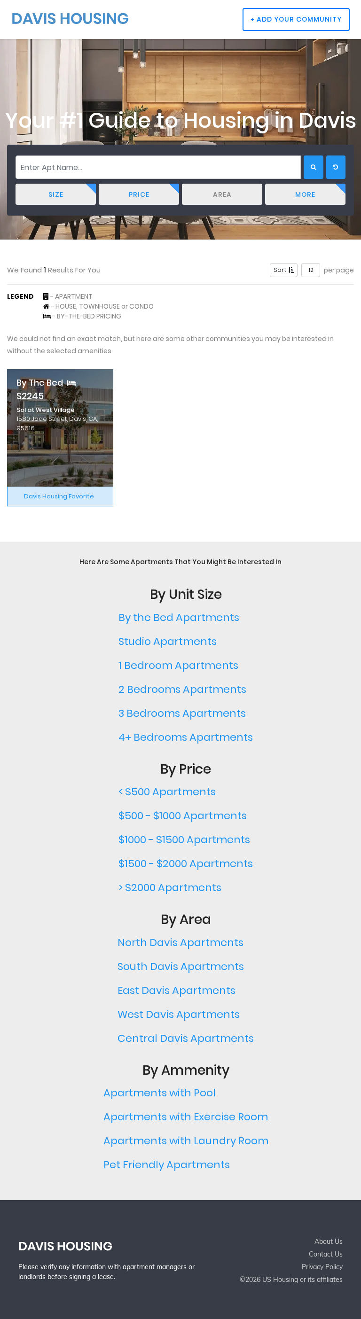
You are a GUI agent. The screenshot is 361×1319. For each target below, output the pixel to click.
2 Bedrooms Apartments (182, 689)
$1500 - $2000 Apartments (185, 863)
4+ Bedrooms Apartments (185, 737)
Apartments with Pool (159, 1093)
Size (55, 194)
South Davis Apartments (181, 966)
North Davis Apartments (180, 942)
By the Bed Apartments (178, 617)
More (305, 194)
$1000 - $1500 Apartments (184, 839)
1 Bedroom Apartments (178, 665)
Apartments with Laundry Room (185, 1140)
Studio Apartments (167, 641)
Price (139, 194)
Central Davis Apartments (186, 1038)
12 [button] (311, 270)
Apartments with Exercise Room (185, 1117)
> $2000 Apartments (169, 887)
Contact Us (326, 1254)
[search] (313, 167)
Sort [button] (281, 270)
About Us (328, 1241)
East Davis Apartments (176, 990)
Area (222, 194)
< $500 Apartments (167, 791)
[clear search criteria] (335, 167)
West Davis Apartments (179, 1014)
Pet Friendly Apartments (166, 1164)
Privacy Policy (322, 1267)
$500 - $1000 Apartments (182, 815)
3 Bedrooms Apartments (182, 713)
